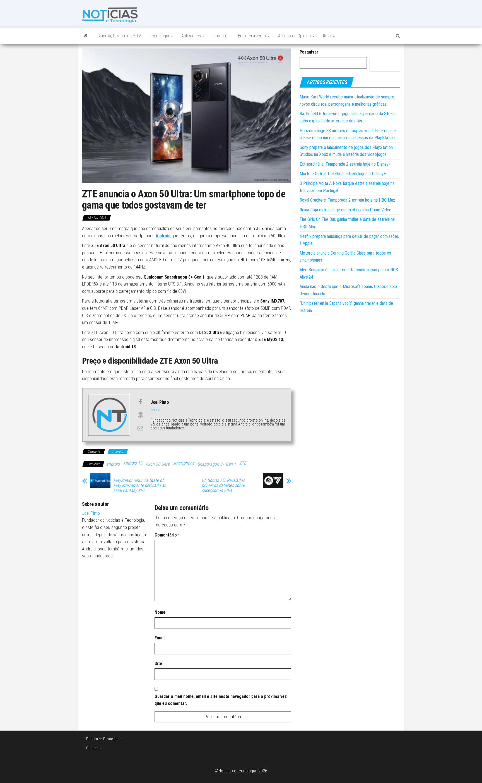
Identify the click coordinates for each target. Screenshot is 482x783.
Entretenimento (252, 35)
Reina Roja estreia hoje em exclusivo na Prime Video (345, 209)
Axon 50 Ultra (158, 464)
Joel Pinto (91, 513)
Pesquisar (309, 52)
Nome (160, 612)
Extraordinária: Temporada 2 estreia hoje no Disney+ (345, 164)
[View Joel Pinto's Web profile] (140, 415)
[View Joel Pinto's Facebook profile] (140, 402)
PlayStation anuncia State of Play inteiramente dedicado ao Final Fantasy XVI (139, 485)
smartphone (183, 463)
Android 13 (132, 463)
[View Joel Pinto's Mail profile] (140, 428)
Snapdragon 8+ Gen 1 (216, 464)
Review (329, 35)
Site (158, 663)
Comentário (167, 535)
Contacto (93, 748)
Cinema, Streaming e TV (119, 35)
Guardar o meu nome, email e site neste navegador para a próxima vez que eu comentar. (221, 700)
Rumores (221, 35)
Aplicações (191, 35)
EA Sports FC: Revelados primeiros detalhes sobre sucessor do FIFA (223, 485)
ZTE (242, 463)
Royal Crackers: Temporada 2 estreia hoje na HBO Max (347, 200)
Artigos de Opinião (295, 35)
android (113, 464)
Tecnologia (160, 35)
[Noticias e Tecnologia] (85, 36)
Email (160, 638)
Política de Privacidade (103, 739)
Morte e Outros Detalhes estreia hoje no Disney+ (343, 173)
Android (164, 235)
